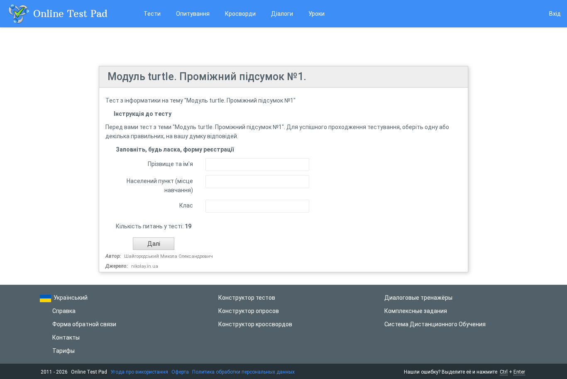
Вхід (555, 13)
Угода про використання (139, 372)
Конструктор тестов (246, 297)
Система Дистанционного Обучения (435, 324)
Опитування (193, 13)
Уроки (316, 13)
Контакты (66, 337)
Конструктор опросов (248, 311)
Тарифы (63, 350)
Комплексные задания (415, 311)
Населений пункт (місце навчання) (160, 185)
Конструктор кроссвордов (255, 324)
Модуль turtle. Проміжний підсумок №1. (207, 77)
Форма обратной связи (84, 324)
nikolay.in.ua (144, 266)
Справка (64, 311)
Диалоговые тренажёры (418, 297)
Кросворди (240, 13)
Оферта (180, 372)
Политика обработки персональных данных (243, 372)
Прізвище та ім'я (170, 164)
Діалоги (282, 13)
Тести (152, 13)
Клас (186, 205)
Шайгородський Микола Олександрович (168, 256)
